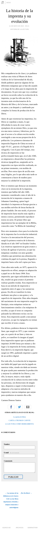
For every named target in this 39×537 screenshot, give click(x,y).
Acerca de (6, 527)
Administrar (33, 527)
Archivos (19, 527)
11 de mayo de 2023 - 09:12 (19, 26)
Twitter (19, 407)
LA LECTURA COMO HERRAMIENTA (19, 424)
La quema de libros (19, 417)
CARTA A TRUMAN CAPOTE (19, 420)
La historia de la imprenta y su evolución (19, 16)
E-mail (11, 452)
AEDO (8, 2)
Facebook (11, 407)
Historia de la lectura (19, 29)
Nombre (7, 444)
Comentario (8, 461)
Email (27, 407)
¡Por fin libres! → (26, 493)
